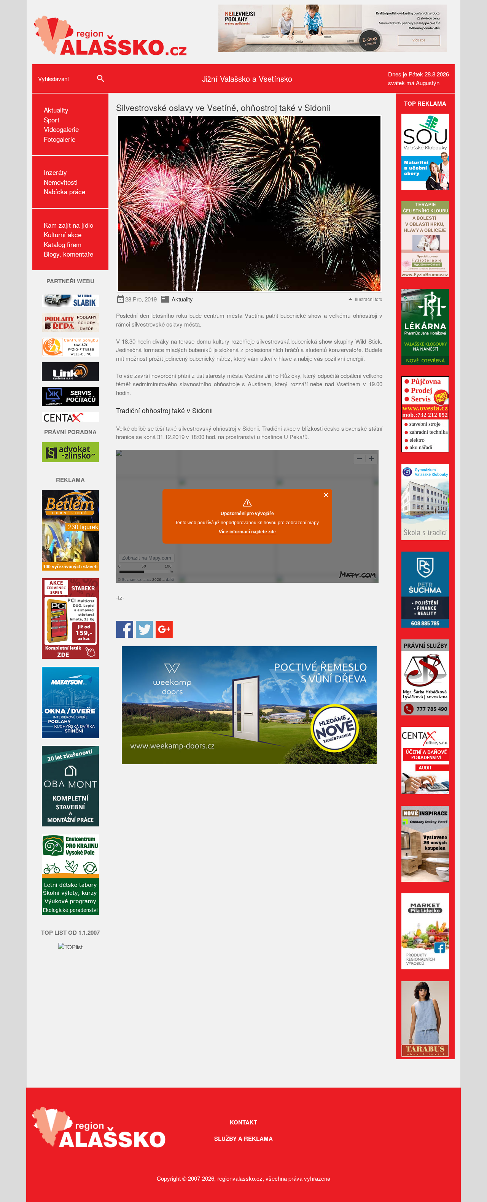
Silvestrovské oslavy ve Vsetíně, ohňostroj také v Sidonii (223, 107)
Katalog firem (62, 244)
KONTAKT (243, 1122)
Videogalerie (61, 129)
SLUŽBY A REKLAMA (243, 1138)
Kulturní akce (62, 234)
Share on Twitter (144, 629)
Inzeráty (55, 172)
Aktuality (56, 109)
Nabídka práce (64, 191)
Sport (51, 119)
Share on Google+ (164, 629)
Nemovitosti (61, 182)
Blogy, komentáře (68, 253)
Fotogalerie (59, 139)
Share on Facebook (124, 629)
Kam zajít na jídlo (68, 225)
